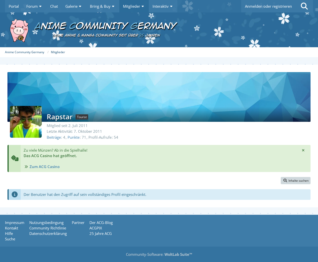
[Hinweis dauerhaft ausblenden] (303, 150)
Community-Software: (159, 254)
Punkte (74, 137)
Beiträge (54, 137)
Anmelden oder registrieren (268, 6)
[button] (296, 180)
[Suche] (304, 6)
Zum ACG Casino (45, 166)
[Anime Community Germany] (159, 30)
